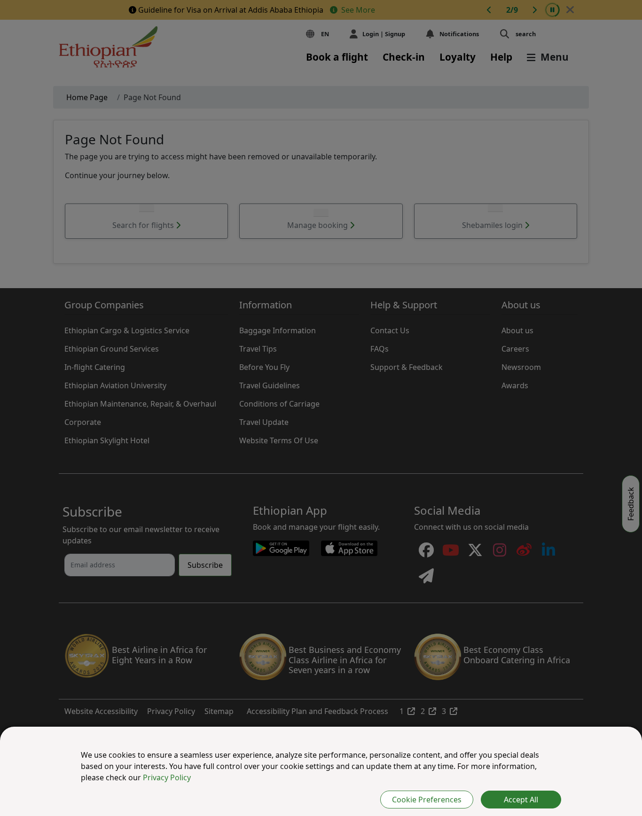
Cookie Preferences (427, 799)
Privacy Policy (167, 777)
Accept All (521, 799)
